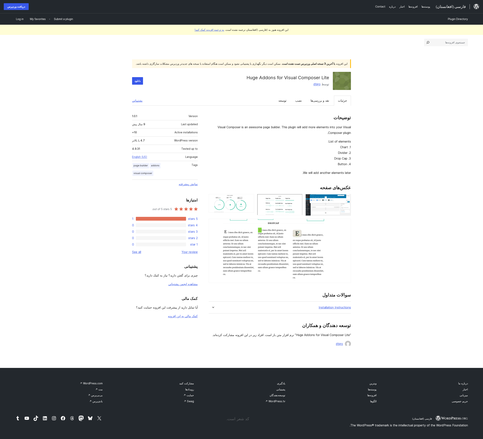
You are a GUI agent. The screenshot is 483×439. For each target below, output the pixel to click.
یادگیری (281, 383)
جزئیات (342, 100)
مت (99, 389)
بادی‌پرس (96, 401)
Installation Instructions (335, 307)
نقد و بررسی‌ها (320, 100)
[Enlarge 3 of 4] (249, 199)
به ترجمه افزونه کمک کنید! (209, 29)
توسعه (282, 100)
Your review (190, 252)
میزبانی (464, 395)
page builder (141, 165)
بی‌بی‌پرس (95, 395)
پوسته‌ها (372, 389)
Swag (189, 401)
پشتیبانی (137, 100)
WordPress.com (91, 383)
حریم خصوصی (460, 401)
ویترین (373, 383)
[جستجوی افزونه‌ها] (428, 42)
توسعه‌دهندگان (277, 395)
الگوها (373, 401)
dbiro (317, 84)
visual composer (143, 173)
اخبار (465, 389)
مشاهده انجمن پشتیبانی (183, 284)
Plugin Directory (458, 19)
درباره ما (463, 383)
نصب (298, 100)
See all (136, 252)
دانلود (138, 80)
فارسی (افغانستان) (422, 418)
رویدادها (189, 389)
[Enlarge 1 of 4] (346, 199)
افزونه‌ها (372, 395)
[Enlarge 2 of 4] (297, 199)
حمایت (188, 395)
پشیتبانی (280, 389)
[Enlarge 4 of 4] (346, 224)
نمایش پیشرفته (188, 184)
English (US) (139, 156)
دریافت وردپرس (16, 6)
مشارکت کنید (186, 383)
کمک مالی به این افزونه (183, 316)
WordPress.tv (275, 401)
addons (155, 165)
